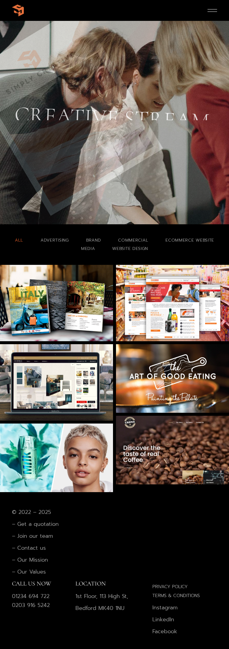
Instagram (165, 607)
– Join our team (32, 536)
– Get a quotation (36, 524)
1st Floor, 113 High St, (101, 596)
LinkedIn (163, 619)
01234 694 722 (30, 596)
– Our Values (29, 572)
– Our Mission (30, 560)
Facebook (164, 631)
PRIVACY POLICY (170, 586)
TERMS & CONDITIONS (176, 595)
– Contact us (29, 548)
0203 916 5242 (31, 605)
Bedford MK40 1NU (99, 608)
